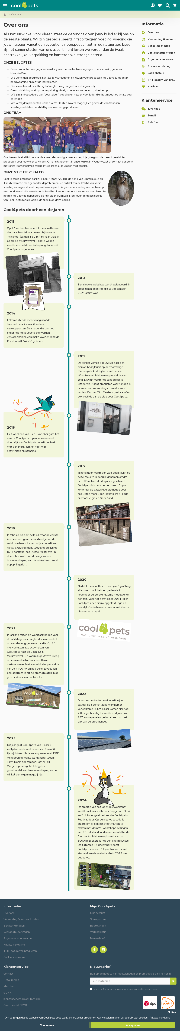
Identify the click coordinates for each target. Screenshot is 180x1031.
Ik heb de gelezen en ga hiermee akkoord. (126, 989)
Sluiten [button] (172, 1012)
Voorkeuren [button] (47, 1025)
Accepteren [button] (133, 1025)
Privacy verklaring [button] (160, 1017)
